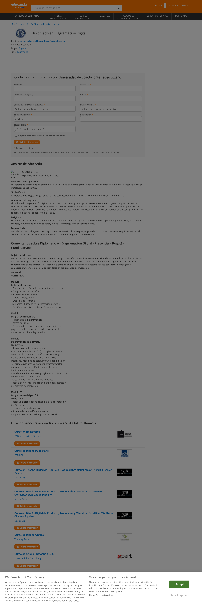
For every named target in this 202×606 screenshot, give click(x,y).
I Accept (179, 584)
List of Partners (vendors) (101, 595)
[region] (101, 589)
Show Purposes (179, 595)
